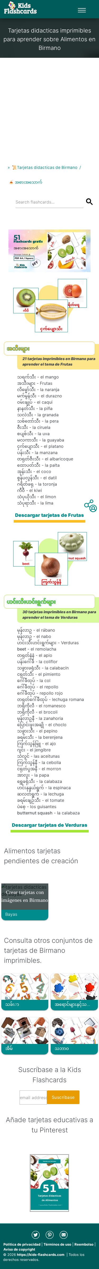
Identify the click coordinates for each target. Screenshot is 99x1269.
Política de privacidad (21, 1244)
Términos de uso (57, 1244)
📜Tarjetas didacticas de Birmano (44, 167)
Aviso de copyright (19, 1249)
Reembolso (83, 1244)
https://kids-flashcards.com (40, 1254)
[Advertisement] (49, 107)
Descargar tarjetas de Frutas (49, 515)
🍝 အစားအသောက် (25, 182)
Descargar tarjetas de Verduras (49, 825)
